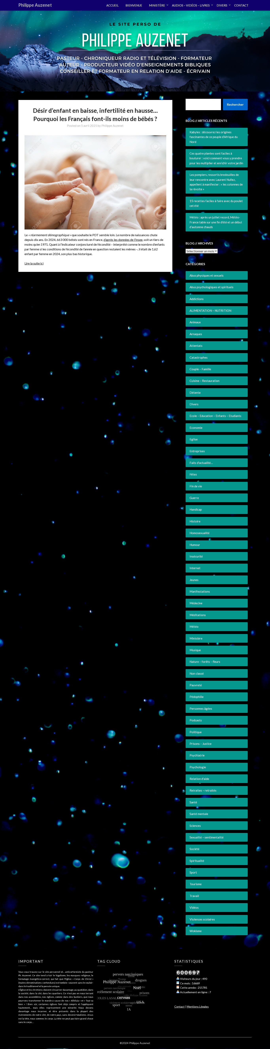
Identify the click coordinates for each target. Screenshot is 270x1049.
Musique (195, 650)
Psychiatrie (197, 755)
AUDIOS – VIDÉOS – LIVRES (191, 5)
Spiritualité (197, 861)
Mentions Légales (198, 1006)
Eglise (194, 439)
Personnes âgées (201, 708)
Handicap (196, 509)
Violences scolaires (202, 919)
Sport (193, 872)
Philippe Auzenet (35, 5)
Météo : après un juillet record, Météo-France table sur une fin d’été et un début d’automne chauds (216, 222)
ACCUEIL (112, 5)
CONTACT (241, 5)
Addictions (197, 299)
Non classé (197, 673)
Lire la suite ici (34, 263)
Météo (194, 626)
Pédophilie (197, 696)
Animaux (195, 322)
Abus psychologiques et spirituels (211, 287)
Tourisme (196, 884)
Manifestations (200, 591)
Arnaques (196, 334)
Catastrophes (199, 357)
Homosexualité (200, 533)
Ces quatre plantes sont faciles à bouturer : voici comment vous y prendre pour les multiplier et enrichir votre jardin (216, 158)
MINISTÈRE (157, 5)
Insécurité (196, 556)
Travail (194, 896)
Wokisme (196, 931)
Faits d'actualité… (201, 462)
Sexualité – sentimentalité (207, 837)
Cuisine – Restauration (204, 380)
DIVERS (222, 5)
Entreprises (197, 451)
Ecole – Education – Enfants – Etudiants (215, 416)
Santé (193, 802)
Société (194, 849)
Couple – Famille (200, 369)
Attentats (196, 345)
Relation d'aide (199, 778)
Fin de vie (196, 486)
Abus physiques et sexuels (207, 275)
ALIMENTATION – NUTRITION (210, 310)
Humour (195, 544)
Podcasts (196, 720)
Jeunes (194, 580)
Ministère (196, 638)
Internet (195, 568)
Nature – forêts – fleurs (205, 661)
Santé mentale (199, 814)
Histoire (195, 521)
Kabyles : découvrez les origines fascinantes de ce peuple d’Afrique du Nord (214, 137)
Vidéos (194, 907)
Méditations (198, 615)
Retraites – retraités (203, 790)
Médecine (196, 603)
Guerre (194, 498)
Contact (179, 1006)
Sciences (195, 825)
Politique (196, 732)
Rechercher (235, 104)
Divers (194, 404)
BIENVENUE (134, 5)
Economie (196, 427)
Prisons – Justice (200, 743)
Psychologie (198, 767)
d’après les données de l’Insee (123, 240)
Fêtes (193, 474)
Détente (195, 392)
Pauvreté (196, 685)
